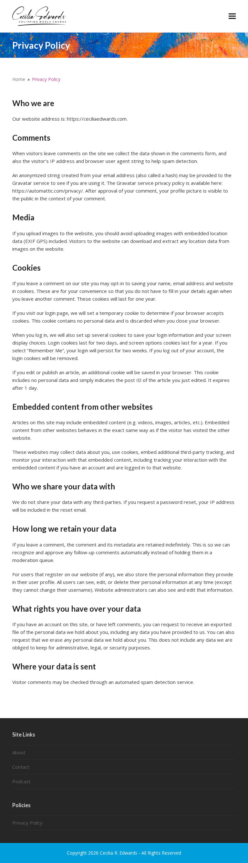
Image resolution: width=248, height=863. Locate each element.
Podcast (21, 781)
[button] (232, 16)
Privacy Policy (27, 822)
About (19, 752)
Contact (20, 767)
